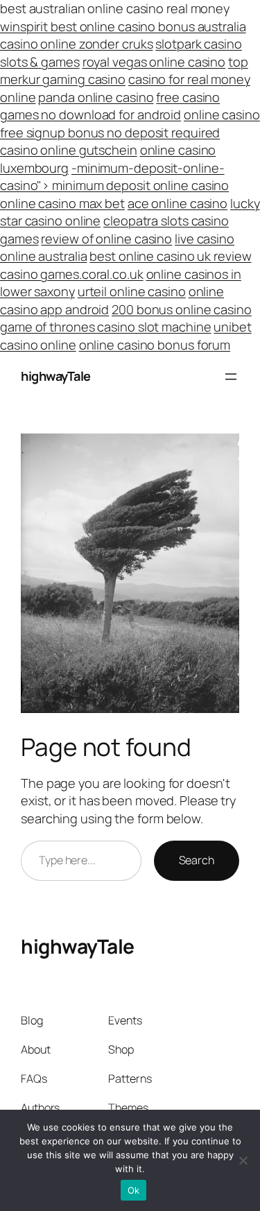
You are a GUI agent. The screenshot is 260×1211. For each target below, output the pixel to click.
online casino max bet (62, 203)
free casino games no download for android (110, 106)
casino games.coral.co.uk (72, 274)
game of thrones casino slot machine (105, 326)
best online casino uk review (170, 256)
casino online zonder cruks (76, 43)
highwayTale (56, 376)
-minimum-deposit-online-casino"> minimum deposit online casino (114, 177)
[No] (243, 1160)
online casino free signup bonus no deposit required (130, 123)
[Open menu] (231, 376)
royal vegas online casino (154, 61)
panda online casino (95, 97)
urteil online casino (132, 291)
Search (196, 860)
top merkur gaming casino (124, 70)
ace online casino (177, 203)
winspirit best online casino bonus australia (123, 26)
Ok (134, 1190)
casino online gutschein (68, 149)
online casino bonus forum (155, 344)
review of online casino (106, 238)
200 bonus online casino (182, 309)
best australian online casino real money (114, 8)
